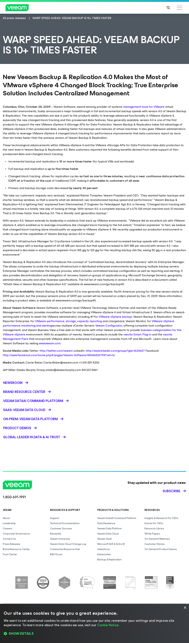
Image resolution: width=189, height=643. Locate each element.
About (6, 518)
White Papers (152, 534)
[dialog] (94, 623)
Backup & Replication (109, 559)
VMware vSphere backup (115, 316)
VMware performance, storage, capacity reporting (68, 321)
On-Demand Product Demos (161, 549)
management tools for (138, 106)
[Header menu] (179, 8)
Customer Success (61, 528)
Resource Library (154, 528)
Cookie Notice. (108, 625)
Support (54, 518)
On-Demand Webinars (157, 539)
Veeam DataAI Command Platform (116, 518)
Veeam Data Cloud (108, 534)
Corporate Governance (16, 534)
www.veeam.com (50, 343)
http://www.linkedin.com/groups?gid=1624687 (115, 350)
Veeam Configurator (108, 325)
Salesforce (103, 549)
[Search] (168, 8)
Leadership (9, 523)
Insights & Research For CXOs (161, 518)
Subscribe (171, 491)
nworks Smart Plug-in (137, 334)
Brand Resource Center (16, 549)
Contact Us (9, 539)
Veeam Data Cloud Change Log (68, 544)
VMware (159, 106)
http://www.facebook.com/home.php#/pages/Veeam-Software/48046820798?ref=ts (59, 355)
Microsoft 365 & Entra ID (111, 544)
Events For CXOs (154, 523)
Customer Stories (155, 544)
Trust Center (10, 554)
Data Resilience (106, 523)
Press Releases (11, 544)
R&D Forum (56, 554)
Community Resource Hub (65, 549)
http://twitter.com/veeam (56, 350)
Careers (7, 528)
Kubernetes (104, 554)
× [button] (184, 607)
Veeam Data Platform (109, 528)
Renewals (55, 534)
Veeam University (60, 539)
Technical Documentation (65, 523)
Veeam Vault (104, 539)
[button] (94, 634)
